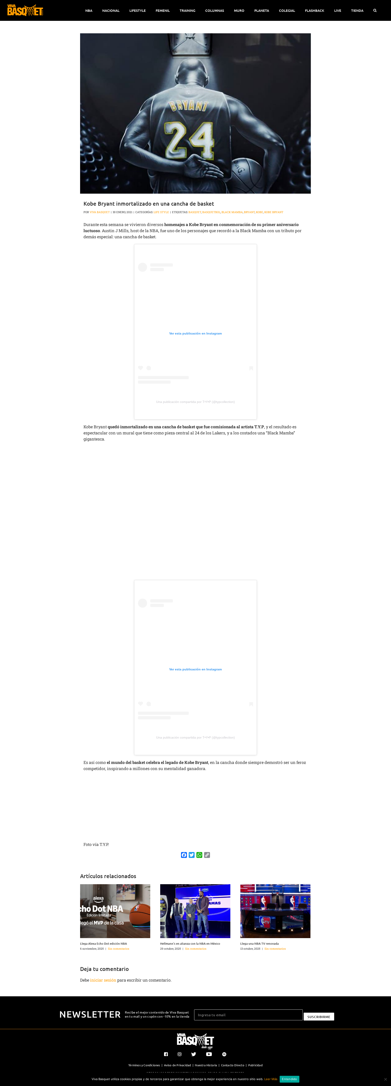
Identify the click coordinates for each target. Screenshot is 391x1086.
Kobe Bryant (273, 212)
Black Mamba (232, 212)
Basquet (194, 212)
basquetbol (211, 212)
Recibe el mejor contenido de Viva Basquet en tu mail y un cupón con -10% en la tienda (157, 1014)
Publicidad (255, 1065)
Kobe (259, 212)
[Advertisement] (195, 478)
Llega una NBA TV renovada (259, 944)
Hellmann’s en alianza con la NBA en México (190, 944)
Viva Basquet (100, 212)
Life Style (161, 212)
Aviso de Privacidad (177, 1065)
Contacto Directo (232, 1065)
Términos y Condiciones (144, 1065)
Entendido (289, 1079)
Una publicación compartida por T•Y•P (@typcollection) (195, 402)
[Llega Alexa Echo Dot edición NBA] (115, 910)
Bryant (249, 212)
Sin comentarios (118, 948)
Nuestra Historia (206, 1065)
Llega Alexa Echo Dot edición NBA (103, 944)
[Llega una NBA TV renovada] (275, 910)
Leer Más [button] (270, 1079)
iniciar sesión (103, 980)
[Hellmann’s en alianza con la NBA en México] (195, 910)
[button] (375, 10)
